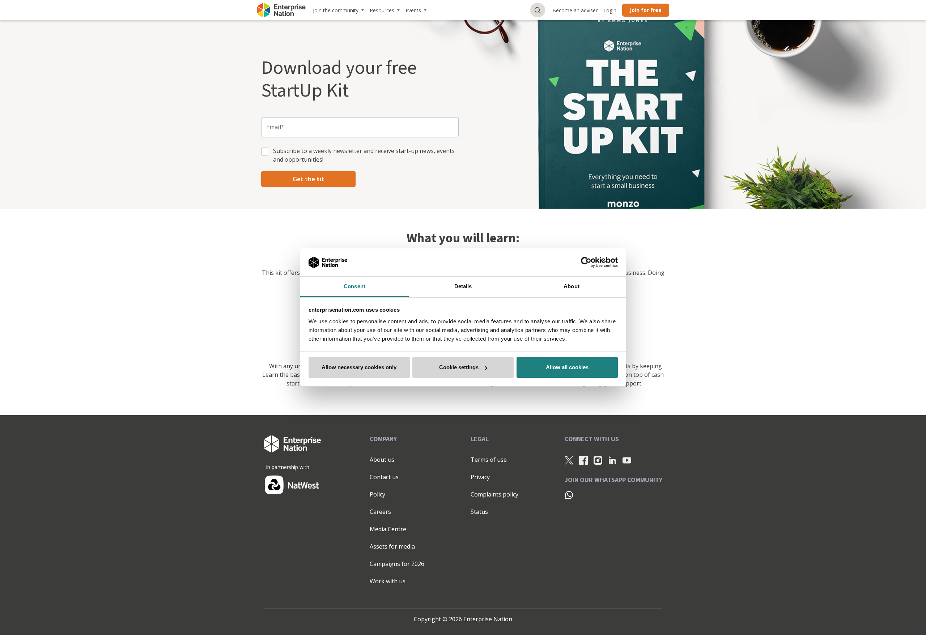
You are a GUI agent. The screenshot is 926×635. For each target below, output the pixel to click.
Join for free (646, 10)
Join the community (335, 10)
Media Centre (388, 529)
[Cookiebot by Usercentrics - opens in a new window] (586, 262)
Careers (380, 512)
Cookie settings (459, 367)
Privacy (480, 477)
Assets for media (392, 546)
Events (413, 10)
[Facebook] (583, 460)
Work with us (387, 581)
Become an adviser (575, 10)
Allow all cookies (567, 367)
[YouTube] (627, 460)
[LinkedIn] (612, 460)
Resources (382, 10)
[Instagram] (598, 460)
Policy (377, 494)
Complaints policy (494, 494)
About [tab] (571, 286)
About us (382, 460)
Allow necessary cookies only (359, 367)
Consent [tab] (354, 286)
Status (479, 512)
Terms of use (489, 460)
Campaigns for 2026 (397, 564)
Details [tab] (463, 286)
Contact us (384, 477)
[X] (569, 460)
